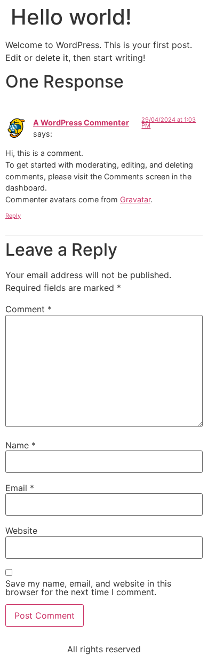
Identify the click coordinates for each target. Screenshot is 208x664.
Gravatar (135, 199)
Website (21, 530)
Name (20, 445)
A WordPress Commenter (81, 122)
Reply (13, 215)
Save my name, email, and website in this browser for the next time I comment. (88, 587)
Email (19, 488)
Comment (28, 309)
